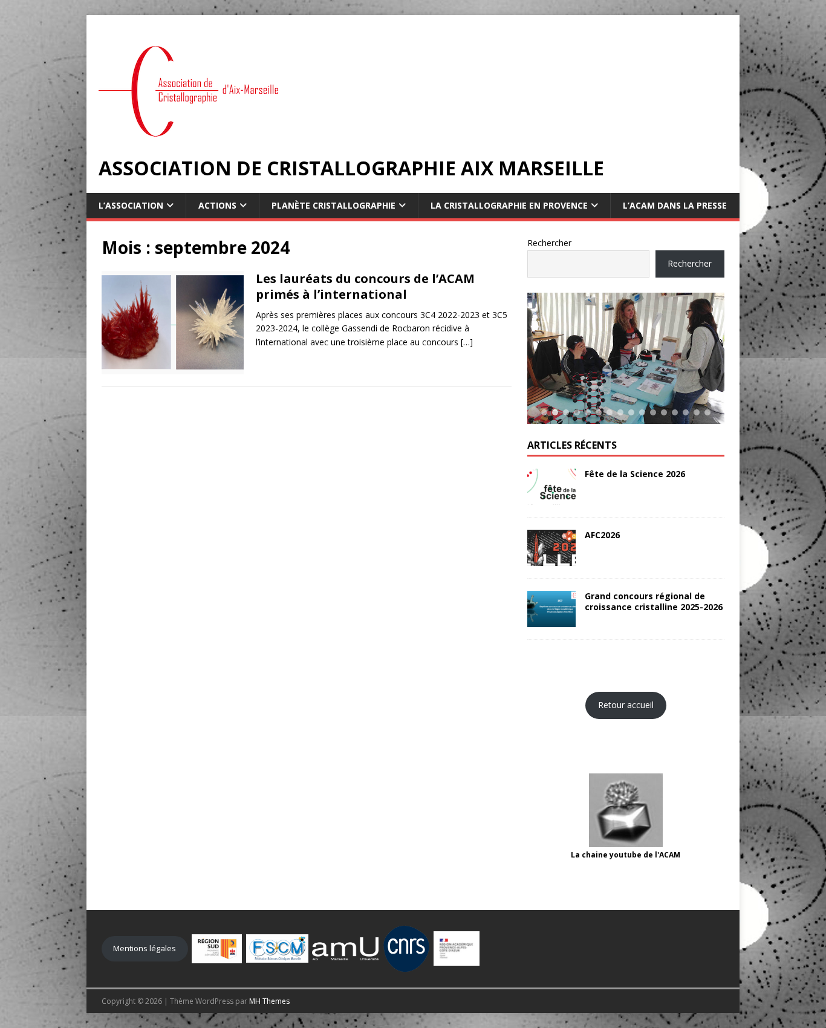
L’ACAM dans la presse (675, 205)
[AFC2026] (551, 559)
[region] (625, 358)
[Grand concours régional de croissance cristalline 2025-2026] (551, 620)
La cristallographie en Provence (509, 205)
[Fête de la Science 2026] (551, 498)
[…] (467, 342)
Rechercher (549, 243)
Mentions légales (144, 948)
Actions (217, 205)
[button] (544, 412)
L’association (131, 205)
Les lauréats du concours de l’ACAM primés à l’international (365, 286)
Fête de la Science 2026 (635, 474)
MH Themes (269, 1001)
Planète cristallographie (333, 205)
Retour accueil (626, 705)
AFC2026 (602, 535)
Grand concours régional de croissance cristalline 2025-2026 (654, 601)
